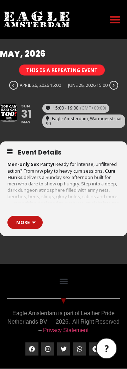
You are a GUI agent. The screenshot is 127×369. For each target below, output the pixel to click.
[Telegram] (95, 349)
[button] (115, 19)
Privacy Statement (66, 330)
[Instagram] (47, 349)
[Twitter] (63, 349)
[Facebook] (31, 349)
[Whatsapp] (79, 349)
